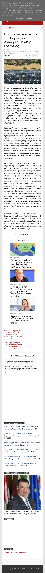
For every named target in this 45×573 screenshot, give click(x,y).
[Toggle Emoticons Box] (5, 373)
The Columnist (19, 569)
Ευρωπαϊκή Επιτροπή (23, 51)
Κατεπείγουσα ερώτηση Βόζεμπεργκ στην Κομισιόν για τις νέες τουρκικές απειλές (22, 319)
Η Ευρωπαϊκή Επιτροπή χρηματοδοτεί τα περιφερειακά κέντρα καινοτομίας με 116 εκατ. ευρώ (13, 334)
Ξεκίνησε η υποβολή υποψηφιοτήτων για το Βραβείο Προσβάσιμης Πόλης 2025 (13, 345)
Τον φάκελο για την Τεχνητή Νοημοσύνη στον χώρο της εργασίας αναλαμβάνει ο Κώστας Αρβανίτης (21, 291)
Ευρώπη (32, 51)
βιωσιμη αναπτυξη (11, 51)
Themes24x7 (35, 569)
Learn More (19, 18)
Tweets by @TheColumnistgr (15, 552)
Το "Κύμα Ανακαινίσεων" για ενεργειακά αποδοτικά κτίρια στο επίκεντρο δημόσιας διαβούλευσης (21, 263)
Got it (29, 18)
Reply (7, 49)
